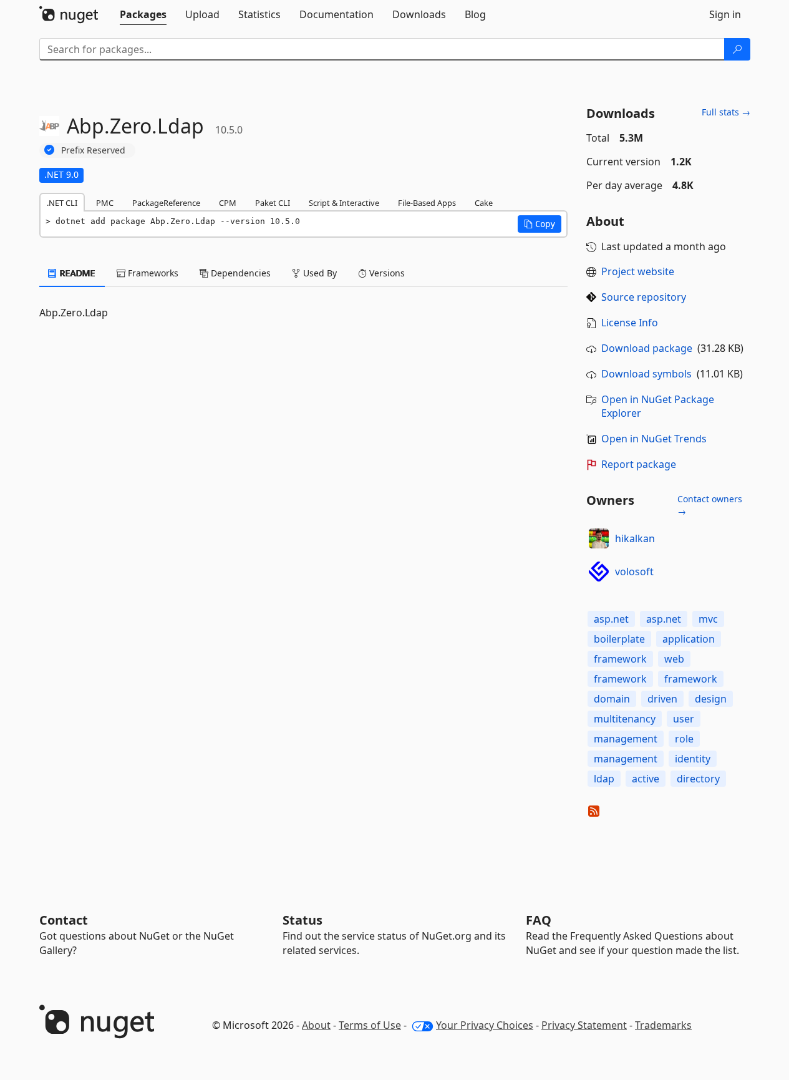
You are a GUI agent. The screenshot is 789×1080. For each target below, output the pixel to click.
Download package (646, 348)
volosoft (634, 571)
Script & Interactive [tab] (344, 202)
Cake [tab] (484, 202)
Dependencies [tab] (239, 273)
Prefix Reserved (93, 150)
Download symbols (646, 374)
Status (302, 920)
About (316, 1025)
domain (612, 699)
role (684, 739)
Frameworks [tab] (151, 273)
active (645, 779)
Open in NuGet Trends (654, 438)
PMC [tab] (105, 202)
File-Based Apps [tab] (427, 202)
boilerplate (619, 639)
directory (698, 779)
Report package (638, 464)
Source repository (643, 297)
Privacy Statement (584, 1025)
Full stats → (726, 112)
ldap (604, 779)
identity (692, 759)
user (683, 719)
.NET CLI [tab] (62, 202)
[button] (539, 224)
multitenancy (625, 719)
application (688, 639)
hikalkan (635, 538)
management (625, 739)
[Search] (737, 49)
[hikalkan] (599, 538)
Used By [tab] (319, 273)
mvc (708, 619)
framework (620, 659)
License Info (629, 322)
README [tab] (76, 273)
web (674, 659)
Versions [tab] (386, 273)
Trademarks (663, 1025)
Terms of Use (370, 1025)
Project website (637, 271)
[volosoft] (599, 571)
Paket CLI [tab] (272, 202)
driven (662, 699)
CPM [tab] (227, 202)
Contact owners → (709, 505)
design (711, 699)
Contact (63, 920)
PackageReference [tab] (166, 202)
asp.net (611, 619)
